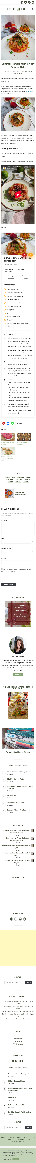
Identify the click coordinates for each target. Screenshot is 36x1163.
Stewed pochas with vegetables (19, 772)
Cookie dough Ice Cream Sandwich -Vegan (20, 1011)
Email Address (6, 548)
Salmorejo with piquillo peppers (20, 493)
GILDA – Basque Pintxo (16, 779)
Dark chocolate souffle (15, 803)
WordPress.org (18, 1044)
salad (28, 477)
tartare (18, 481)
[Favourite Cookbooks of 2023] (18, 729)
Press (32, 1137)
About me (11, 1137)
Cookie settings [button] (7, 1159)
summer (10, 481)
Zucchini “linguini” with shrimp (18, 810)
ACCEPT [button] (16, 1159)
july (13, 477)
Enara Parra (6, 1006)
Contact (9, 1139)
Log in (18, 1036)
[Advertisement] (18, 948)
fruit (7, 477)
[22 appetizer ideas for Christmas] (24, 437)
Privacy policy (18, 1142)
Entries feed (18, 1039)
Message (4, 520)
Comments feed (18, 1041)
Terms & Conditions (22, 1139)
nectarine (21, 477)
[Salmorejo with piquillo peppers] (9, 493)
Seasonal (19, 479)
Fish (20, 73)
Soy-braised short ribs (23, 1019)
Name (3, 538)
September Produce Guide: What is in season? (20, 787)
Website (4, 559)
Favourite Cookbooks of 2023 (18, 752)
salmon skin (9, 479)
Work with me (22, 1137)
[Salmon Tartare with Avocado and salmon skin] (8, 451)
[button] (2, 9)
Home (3, 1137)
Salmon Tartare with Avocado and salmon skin (7, 458)
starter (27, 479)
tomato (25, 481)
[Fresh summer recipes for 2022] (8, 437)
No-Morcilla (11, 795)
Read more (18, 675)
